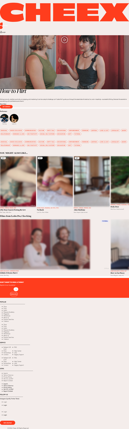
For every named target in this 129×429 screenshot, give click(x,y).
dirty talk (50, 130)
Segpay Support (19, 354)
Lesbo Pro (14, 124)
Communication (30, 130)
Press (5, 351)
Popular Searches (9, 319)
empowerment (74, 130)
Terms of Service (8, 375)
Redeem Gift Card (7, 348)
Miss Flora (113, 209)
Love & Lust (104, 130)
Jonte (1, 275)
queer (124, 130)
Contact (6, 354)
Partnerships (7, 353)
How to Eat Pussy (118, 273)
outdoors (124, 204)
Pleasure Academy (9, 312)
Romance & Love (18, 134)
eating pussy (40, 207)
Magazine (6, 314)
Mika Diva (8, 212)
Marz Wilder (45, 212)
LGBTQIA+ (94, 130)
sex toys (53, 207)
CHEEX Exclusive (16, 130)
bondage (113, 204)
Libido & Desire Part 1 (8, 273)
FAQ (15, 347)
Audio (5, 310)
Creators (6, 321)
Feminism (85, 130)
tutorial (77, 134)
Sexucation (61, 134)
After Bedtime (79, 210)
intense (86, 207)
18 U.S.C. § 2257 (8, 379)
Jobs (15, 353)
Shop (5, 306)
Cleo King (4, 124)
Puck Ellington (114, 275)
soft (69, 134)
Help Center (17, 351)
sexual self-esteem (47, 134)
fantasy (76, 207)
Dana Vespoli (77, 212)
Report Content (8, 380)
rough (11, 207)
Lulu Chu (39, 212)
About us (6, 317)
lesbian (7, 207)
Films (5, 308)
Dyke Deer (115, 207)
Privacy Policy (8, 377)
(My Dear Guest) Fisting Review (13, 210)
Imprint (6, 373)
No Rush (40, 210)
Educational (61, 130)
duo (15, 207)
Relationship (5, 134)
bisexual (4, 130)
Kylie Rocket (84, 212)
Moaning (47, 207)
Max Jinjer (2, 212)
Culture (41, 130)
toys (57, 207)
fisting (2, 207)
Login (5, 402)
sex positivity (32, 134)
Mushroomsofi (120, 209)
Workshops (7, 316)
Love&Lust (115, 130)
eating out (123, 271)
